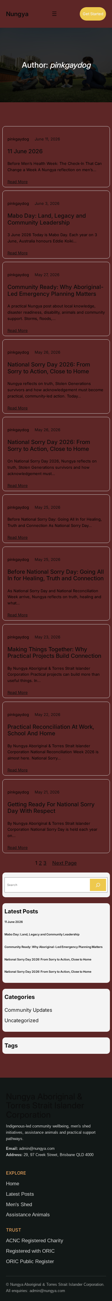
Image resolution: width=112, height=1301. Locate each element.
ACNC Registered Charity (34, 1240)
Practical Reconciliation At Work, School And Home (50, 730)
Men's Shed (19, 1204)
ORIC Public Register (30, 1261)
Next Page (64, 863)
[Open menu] (54, 13)
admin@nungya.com (37, 1148)
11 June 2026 (25, 151)
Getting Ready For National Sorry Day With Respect (51, 808)
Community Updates (28, 1010)
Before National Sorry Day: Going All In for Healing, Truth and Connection (55, 575)
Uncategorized (21, 1020)
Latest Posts (20, 1194)
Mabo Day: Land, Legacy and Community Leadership (46, 219)
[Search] (98, 885)
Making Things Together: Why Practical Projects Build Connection (54, 653)
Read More (17, 181)
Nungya (17, 14)
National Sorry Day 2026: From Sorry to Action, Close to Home (48, 368)
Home (12, 1183)
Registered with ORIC (30, 1251)
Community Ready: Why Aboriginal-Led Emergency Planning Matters (55, 290)
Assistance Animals (28, 1215)
